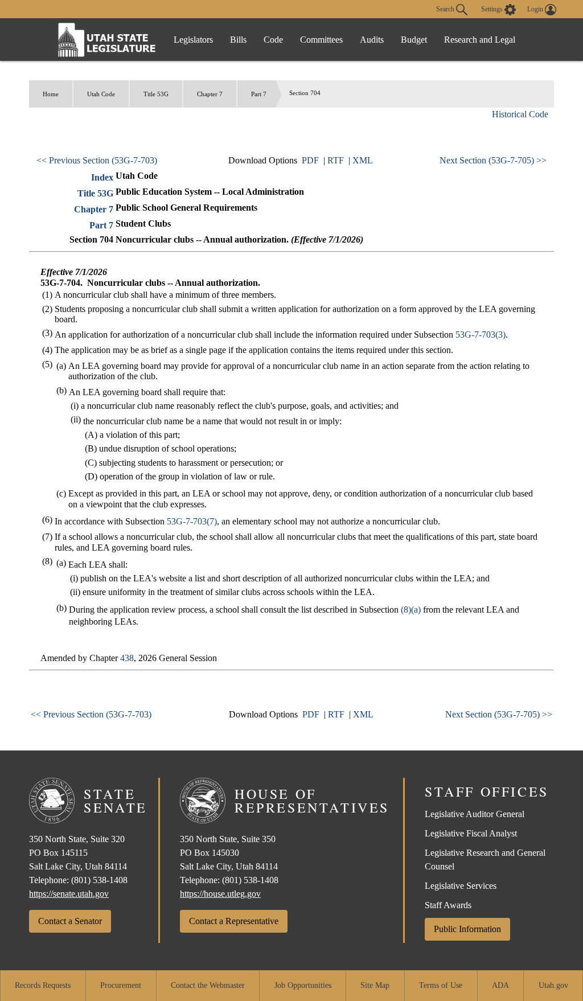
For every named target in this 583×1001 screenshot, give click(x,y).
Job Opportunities (302, 985)
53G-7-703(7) (192, 521)
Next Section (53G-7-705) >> (493, 160)
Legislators (193, 39)
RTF (335, 160)
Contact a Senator (70, 921)
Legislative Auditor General (474, 814)
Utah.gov (553, 985)
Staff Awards (448, 905)
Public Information (467, 929)
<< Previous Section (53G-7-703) (96, 160)
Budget (414, 39)
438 (127, 658)
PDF (310, 160)
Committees (321, 39)
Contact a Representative (233, 921)
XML (362, 160)
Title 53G (156, 94)
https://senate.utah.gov (69, 894)
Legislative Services (460, 886)
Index (102, 177)
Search (446, 9)
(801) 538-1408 (99, 880)
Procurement (120, 985)
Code (273, 39)
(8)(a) (411, 609)
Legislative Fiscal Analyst (471, 833)
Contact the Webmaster (208, 985)
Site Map (374, 985)
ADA (500, 985)
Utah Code (101, 94)
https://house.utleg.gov (220, 894)
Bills (238, 39)
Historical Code (520, 114)
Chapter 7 (210, 94)
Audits (372, 39)
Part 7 (258, 94)
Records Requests (43, 985)
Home (51, 94)
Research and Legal (479, 39)
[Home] (107, 39)
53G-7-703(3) (480, 334)
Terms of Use (440, 985)
